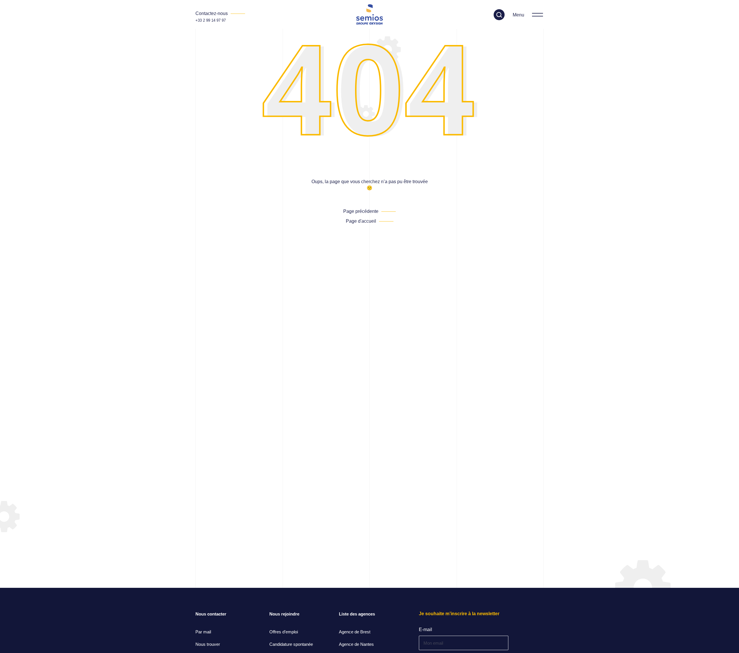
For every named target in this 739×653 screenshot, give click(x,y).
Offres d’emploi (283, 631)
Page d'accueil (361, 221)
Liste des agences (357, 613)
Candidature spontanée (291, 644)
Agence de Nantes (356, 644)
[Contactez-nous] (220, 13)
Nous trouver (207, 644)
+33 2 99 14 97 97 (210, 20)
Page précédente (360, 211)
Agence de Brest (354, 631)
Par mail (203, 631)
